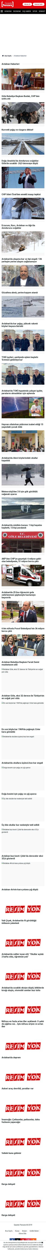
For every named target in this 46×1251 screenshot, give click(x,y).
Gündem (7, 11)
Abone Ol (27, 4)
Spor (35, 11)
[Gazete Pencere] (7, 4)
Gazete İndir (39, 4)
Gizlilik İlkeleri (34, 1231)
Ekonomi (17, 11)
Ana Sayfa (7, 56)
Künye (17, 1231)
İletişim (24, 1231)
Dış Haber (26, 11)
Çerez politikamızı (17, 1247)
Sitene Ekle (22, 1233)
